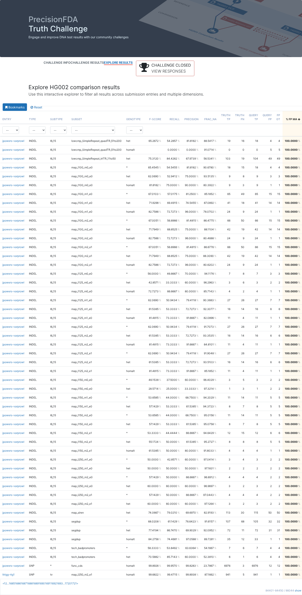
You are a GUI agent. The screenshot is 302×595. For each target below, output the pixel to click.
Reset (37, 107)
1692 (54, 583)
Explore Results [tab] (118, 62)
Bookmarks (16, 107)
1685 (12, 583)
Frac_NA (210, 119)
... (8, 583)
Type (32, 119)
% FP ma (292, 119)
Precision (191, 119)
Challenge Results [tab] (87, 62)
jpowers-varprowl (13, 140)
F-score (155, 119)
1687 (24, 583)
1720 (68, 583)
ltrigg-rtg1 (8, 574)
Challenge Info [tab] (57, 62)
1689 (36, 583)
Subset (76, 119)
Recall (175, 119)
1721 (74, 583)
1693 (60, 583)
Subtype (56, 119)
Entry (6, 119)
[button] (165, 68)
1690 (42, 583)
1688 (30, 583)
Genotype (133, 119)
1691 (48, 583)
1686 (18, 583)
